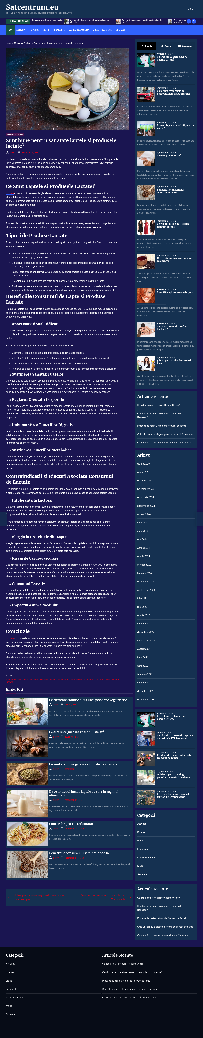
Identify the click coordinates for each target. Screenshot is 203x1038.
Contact (120, 30)
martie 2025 (143, 472)
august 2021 (144, 649)
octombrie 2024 (145, 497)
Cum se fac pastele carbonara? (71, 824)
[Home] (10, 30)
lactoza (99, 679)
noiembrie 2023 (145, 581)
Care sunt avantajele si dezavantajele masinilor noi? (174, 92)
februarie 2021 (145, 674)
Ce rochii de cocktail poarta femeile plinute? (173, 225)
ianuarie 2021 (144, 682)
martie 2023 (143, 615)
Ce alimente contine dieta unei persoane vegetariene (88, 700)
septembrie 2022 (146, 640)
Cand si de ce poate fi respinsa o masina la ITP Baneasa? (161, 415)
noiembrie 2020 (145, 699)
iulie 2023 (142, 598)
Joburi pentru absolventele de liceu (174, 362)
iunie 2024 (142, 531)
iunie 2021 (142, 657)
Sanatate (107, 30)
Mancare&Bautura (79, 30)
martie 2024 (143, 556)
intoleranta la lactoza (81, 679)
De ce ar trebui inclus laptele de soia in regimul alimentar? (83, 793)
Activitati (21, 30)
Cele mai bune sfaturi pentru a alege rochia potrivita (108, 21)
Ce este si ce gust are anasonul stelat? (76, 732)
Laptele (10, 193)
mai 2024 (142, 539)
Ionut (12, 152)
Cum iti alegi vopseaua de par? (175, 292)
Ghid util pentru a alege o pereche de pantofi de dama (165, 434)
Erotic (45, 30)
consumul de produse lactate (54, 679)
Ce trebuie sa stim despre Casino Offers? (159, 21)
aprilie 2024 (143, 548)
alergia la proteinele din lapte (22, 679)
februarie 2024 (145, 564)
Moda (96, 30)
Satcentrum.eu (32, 7)
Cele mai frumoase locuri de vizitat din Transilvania (164, 442)
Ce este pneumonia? (169, 155)
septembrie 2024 (146, 505)
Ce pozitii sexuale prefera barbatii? (172, 328)
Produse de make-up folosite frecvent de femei (161, 425)
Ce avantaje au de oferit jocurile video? (176, 126)
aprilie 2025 (143, 463)
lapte (107, 679)
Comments (187, 46)
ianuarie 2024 (144, 573)
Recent (167, 46)
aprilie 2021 (143, 665)
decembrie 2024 (145, 480)
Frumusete (59, 30)
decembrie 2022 (145, 632)
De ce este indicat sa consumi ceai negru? (174, 259)
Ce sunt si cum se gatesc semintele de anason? (83, 764)
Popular (149, 46)
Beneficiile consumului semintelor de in (79, 853)
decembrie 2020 (145, 691)
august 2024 (144, 514)
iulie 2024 (142, 522)
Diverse (35, 30)
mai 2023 (142, 606)
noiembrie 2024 (145, 489)
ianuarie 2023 (144, 623)
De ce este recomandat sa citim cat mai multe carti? (58, 21)
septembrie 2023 (146, 590)
